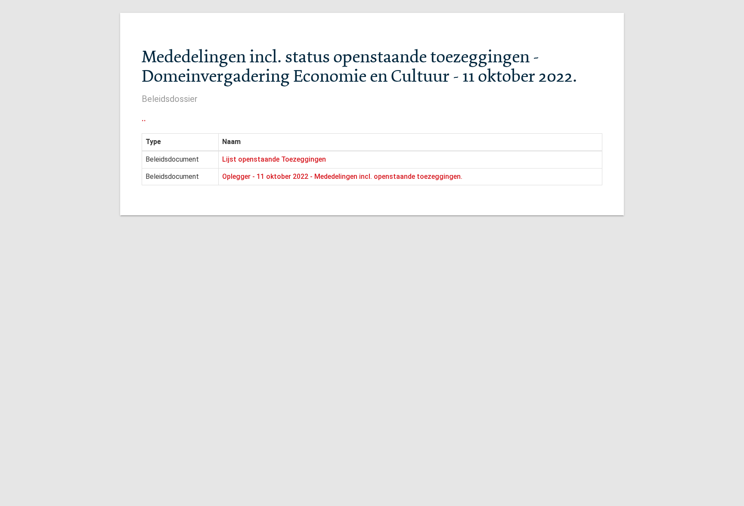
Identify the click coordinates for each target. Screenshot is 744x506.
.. (144, 118)
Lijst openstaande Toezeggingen (274, 159)
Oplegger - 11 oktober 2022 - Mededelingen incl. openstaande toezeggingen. (342, 176)
